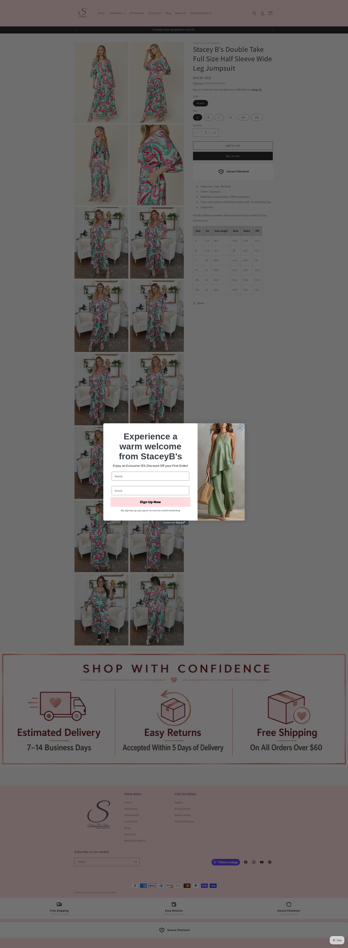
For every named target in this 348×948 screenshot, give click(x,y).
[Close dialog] (240, 428)
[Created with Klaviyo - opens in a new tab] (174, 523)
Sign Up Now (150, 502)
